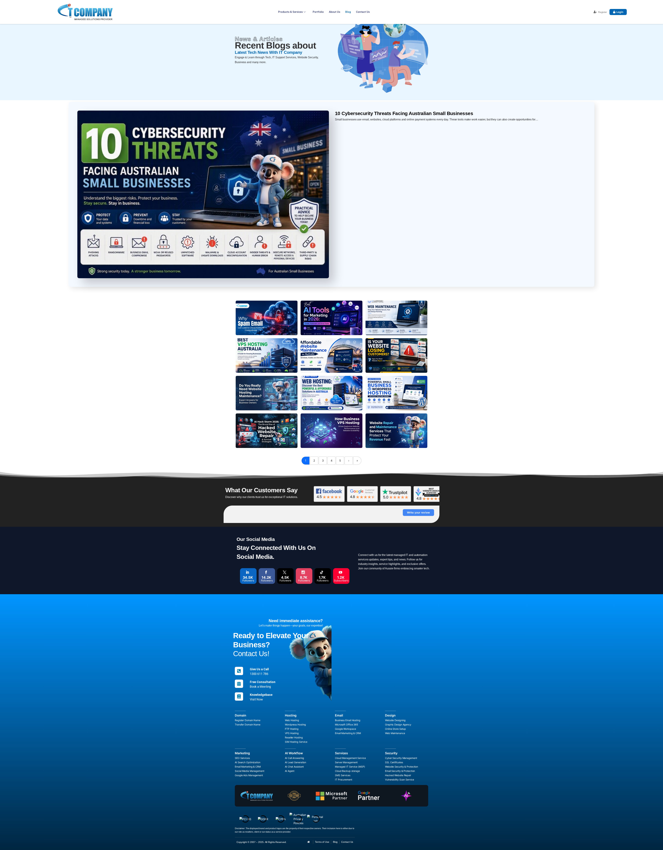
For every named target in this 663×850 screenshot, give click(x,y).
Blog (348, 11)
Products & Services (290, 11)
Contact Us (363, 11)
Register (602, 12)
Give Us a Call (259, 669)
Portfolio (318, 11)
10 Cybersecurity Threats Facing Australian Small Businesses (404, 113)
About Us (334, 11)
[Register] (595, 11)
